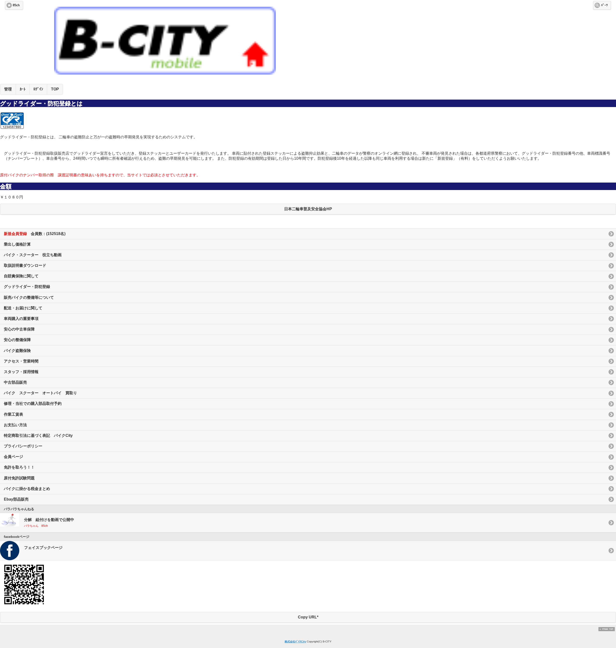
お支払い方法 (15, 425)
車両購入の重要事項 (21, 319)
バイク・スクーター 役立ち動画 (33, 255)
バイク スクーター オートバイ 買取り (40, 393)
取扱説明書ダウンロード (25, 265)
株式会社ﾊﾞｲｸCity (295, 641)
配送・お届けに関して (23, 308)
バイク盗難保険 (17, 351)
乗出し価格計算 (17, 244)
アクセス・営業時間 (21, 361)
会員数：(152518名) (34, 234)
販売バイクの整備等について (29, 297)
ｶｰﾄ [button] (23, 89)
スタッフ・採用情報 (21, 372)
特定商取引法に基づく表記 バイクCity (38, 435)
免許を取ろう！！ (19, 467)
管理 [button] (8, 89)
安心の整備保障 (17, 340)
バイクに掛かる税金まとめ (27, 489)
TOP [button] (55, 89)
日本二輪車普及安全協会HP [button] (308, 209)
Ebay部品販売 (16, 499)
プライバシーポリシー (23, 446)
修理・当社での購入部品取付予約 (33, 403)
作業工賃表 (13, 414)
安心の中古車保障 (19, 329)
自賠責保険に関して (21, 276)
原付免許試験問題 (19, 478)
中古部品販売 (15, 382)
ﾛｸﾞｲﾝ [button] (38, 89)
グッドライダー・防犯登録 (27, 287)
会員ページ (13, 457)
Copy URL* (308, 617)
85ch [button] (16, 5)
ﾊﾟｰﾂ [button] (604, 5)
